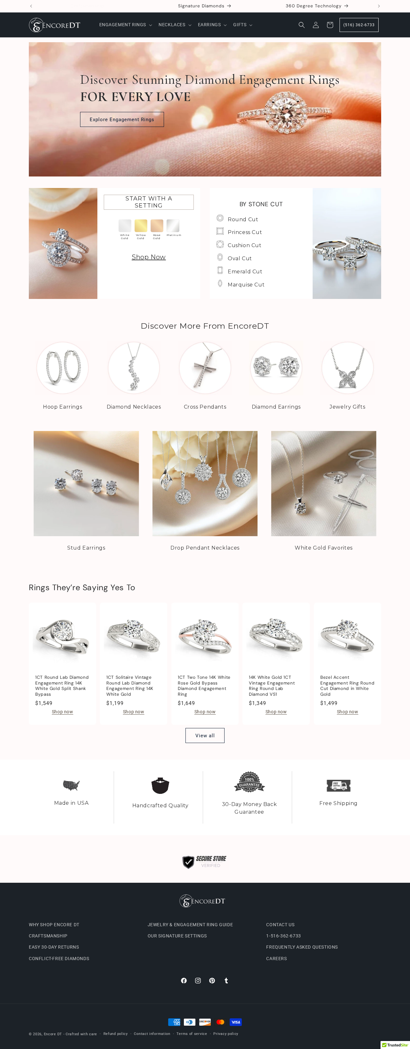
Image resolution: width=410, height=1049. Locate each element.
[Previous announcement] (31, 6)
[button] (125, 24)
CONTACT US (280, 924)
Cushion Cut (245, 245)
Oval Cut (240, 258)
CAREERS (276, 958)
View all (205, 736)
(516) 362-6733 (359, 25)
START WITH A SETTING (149, 202)
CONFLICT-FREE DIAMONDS (59, 958)
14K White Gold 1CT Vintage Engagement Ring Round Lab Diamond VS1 (272, 686)
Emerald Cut (245, 272)
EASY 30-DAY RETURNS (54, 947)
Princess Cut (245, 232)
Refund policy (115, 1034)
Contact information (152, 1034)
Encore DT (53, 1034)
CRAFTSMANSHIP (48, 935)
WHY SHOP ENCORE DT (54, 924)
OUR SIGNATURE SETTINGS (177, 935)
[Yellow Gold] (141, 225)
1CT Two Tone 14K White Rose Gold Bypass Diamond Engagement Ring (204, 686)
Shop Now (149, 257)
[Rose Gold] (157, 225)
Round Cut (243, 219)
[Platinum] (173, 225)
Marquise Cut (246, 285)
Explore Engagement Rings (122, 119)
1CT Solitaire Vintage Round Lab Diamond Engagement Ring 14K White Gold (129, 686)
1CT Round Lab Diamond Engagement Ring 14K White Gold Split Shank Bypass (62, 686)
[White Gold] (125, 225)
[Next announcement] (379, 6)
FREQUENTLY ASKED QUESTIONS (302, 947)
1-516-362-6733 (283, 935)
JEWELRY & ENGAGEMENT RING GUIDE (190, 924)
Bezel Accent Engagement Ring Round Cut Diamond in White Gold (347, 686)
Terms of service (191, 1034)
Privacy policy (225, 1034)
